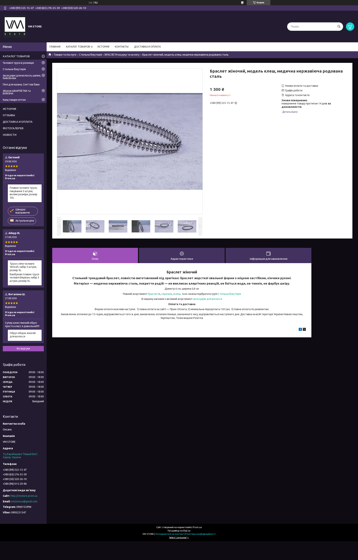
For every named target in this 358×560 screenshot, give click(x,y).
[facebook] (300, 329)
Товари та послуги (65, 54)
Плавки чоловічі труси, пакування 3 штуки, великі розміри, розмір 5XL (23, 192)
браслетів (154, 293)
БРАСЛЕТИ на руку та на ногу (122, 54)
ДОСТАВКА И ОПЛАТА (147, 46)
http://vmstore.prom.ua (24, 495)
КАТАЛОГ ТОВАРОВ (78, 46)
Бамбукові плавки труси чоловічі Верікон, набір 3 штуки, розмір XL (24, 277)
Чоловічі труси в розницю (18, 62)
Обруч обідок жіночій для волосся (23, 335)
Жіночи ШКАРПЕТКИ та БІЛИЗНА (17, 92)
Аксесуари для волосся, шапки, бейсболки (22, 77)
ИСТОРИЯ (103, 46)
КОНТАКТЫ (121, 46)
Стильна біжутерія (90, 54)
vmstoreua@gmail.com (24, 501)
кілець (177, 293)
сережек (166, 293)
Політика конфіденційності (201, 534)
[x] (304, 329)
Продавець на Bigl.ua (179, 530)
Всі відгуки (23, 348)
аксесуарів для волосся (207, 298)
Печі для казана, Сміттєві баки (21, 84)
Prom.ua (197, 527)
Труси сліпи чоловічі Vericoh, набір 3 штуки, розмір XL (23, 267)
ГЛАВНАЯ (54, 46)
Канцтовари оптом (14, 99)
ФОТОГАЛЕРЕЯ (13, 128)
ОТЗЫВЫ (9, 115)
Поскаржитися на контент (170, 534)
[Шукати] (339, 26)
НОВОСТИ (9, 134)
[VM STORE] (15, 26)
